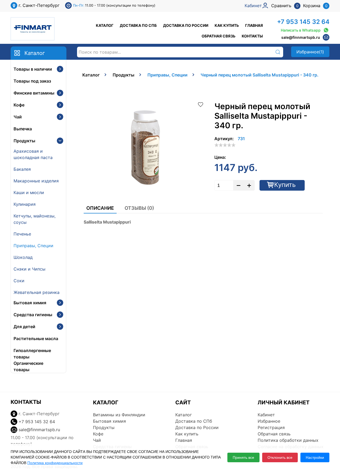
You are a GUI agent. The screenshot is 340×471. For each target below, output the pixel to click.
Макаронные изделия (36, 180)
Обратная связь (218, 36)
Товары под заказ (32, 81)
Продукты (24, 140)
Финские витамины (34, 93)
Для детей (24, 326)
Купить (285, 185)
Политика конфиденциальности (55, 463)
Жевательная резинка (37, 292)
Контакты (252, 36)
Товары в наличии (33, 69)
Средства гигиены (33, 314)
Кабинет (266, 414)
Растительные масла (36, 338)
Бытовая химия (30, 302)
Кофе (19, 105)
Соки (19, 280)
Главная (254, 25)
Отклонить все (279, 457)
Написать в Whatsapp (301, 30)
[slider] (225, 145)
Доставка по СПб (138, 25)
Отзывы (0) (139, 208)
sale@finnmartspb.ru (300, 37)
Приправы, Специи (33, 245)
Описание (100, 208)
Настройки (315, 457)
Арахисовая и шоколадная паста (33, 154)
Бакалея (22, 169)
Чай (18, 116)
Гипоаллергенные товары (32, 353)
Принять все (243, 457)
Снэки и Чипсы (29, 269)
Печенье (22, 234)
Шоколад (23, 257)
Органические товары (28, 366)
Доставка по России (185, 25)
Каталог (104, 25)
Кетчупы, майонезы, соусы (35, 219)
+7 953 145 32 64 (303, 21)
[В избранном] (200, 104)
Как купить (227, 25)
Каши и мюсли (29, 192)
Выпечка (23, 128)
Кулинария (25, 204)
